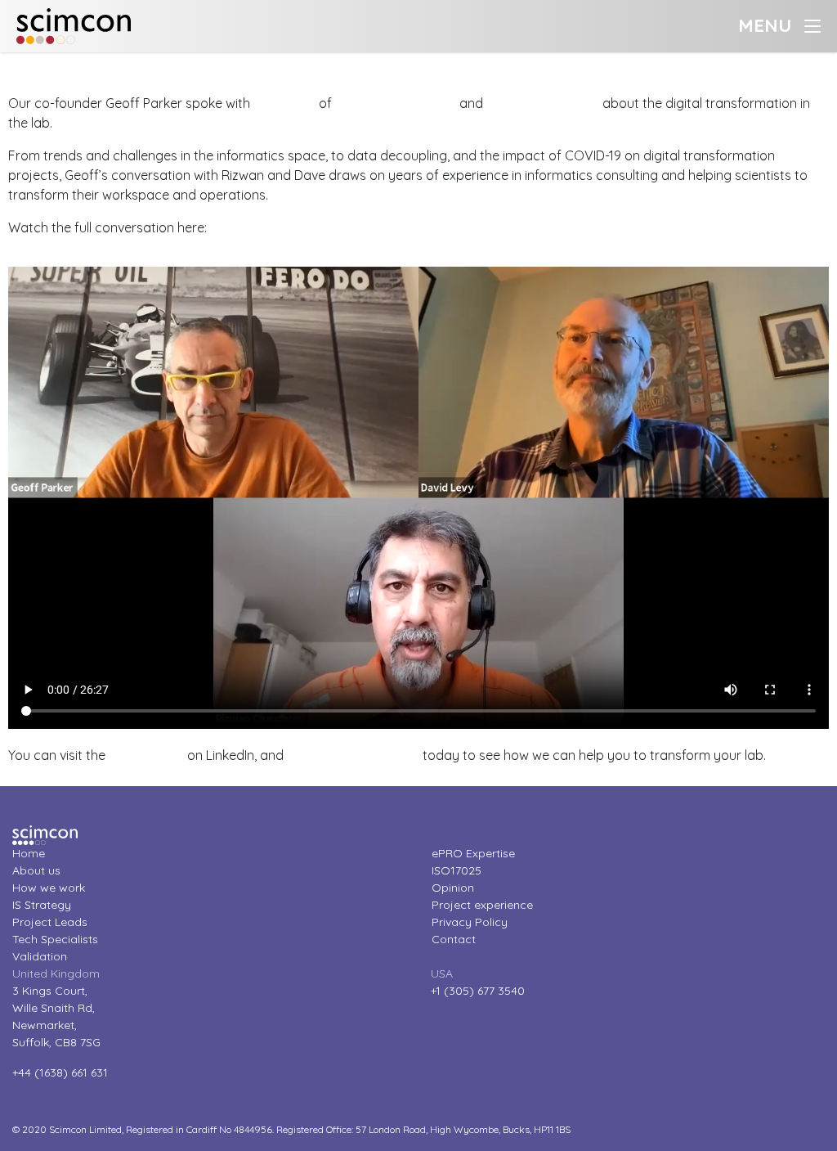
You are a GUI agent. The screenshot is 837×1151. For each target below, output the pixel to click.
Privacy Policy (470, 922)
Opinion (453, 887)
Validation (39, 956)
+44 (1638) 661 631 (60, 1072)
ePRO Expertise (473, 853)
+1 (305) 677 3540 (478, 990)
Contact (454, 939)
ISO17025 (456, 870)
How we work (48, 887)
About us (36, 870)
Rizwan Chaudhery (542, 103)
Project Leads (49, 922)
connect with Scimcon (353, 755)
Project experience (482, 904)
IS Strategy (41, 904)
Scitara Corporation (395, 103)
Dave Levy (284, 103)
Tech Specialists (55, 939)
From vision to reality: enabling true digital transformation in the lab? (205, 62)
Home (28, 853)
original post (146, 755)
